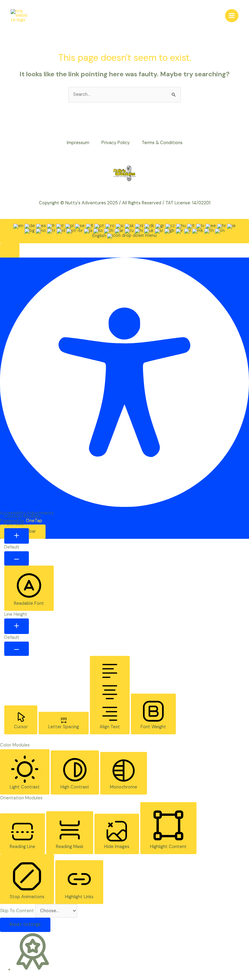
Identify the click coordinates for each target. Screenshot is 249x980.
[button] (9, 250)
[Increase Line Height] (16, 626)
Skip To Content (17, 911)
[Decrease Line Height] (16, 649)
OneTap (34, 521)
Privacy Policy (115, 143)
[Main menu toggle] (231, 16)
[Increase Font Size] (16, 536)
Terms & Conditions (162, 143)
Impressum (78, 143)
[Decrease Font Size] (16, 558)
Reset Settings (25, 924)
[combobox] (124, 231)
